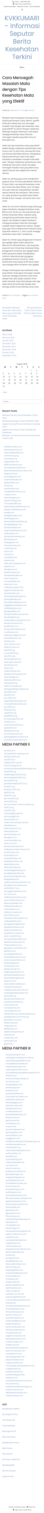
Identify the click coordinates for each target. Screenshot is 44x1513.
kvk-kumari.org (12, 1383)
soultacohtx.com (11, 1037)
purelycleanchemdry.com (14, 536)
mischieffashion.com (12, 638)
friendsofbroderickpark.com (16, 918)
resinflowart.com (13, 1123)
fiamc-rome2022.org (12, 936)
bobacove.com (10, 981)
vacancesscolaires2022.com (15, 739)
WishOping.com (10, 539)
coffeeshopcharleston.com (15, 897)
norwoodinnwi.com (14, 1332)
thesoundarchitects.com (16, 1264)
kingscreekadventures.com (15, 530)
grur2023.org (9, 707)
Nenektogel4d (8, 1465)
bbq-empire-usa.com (12, 1019)
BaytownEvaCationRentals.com (17, 506)
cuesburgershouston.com (16, 1069)
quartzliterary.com (11, 915)
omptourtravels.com (14, 1362)
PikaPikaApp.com (11, 518)
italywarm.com (12, 1377)
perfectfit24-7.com (11, 888)
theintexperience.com (13, 449)
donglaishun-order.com (14, 933)
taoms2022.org (10, 801)
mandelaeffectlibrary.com (14, 491)
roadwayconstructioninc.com (16, 990)
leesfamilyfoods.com (12, 659)
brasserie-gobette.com (13, 1002)
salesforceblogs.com (12, 500)
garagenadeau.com (12, 611)
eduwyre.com (9, 641)
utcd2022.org (9, 786)
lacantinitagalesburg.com (14, 870)
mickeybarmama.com (13, 987)
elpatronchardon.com (13, 930)
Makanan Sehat (22, 6)
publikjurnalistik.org (14, 1371)
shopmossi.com (12, 1237)
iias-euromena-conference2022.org (19, 804)
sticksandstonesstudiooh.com (18, 1231)
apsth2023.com (10, 728)
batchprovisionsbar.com (14, 999)
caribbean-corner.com (15, 1294)
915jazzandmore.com (13, 945)
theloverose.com (13, 1117)
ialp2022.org (9, 792)
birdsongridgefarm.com (16, 1321)
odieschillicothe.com (12, 867)
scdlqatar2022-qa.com (13, 762)
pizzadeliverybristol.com (14, 873)
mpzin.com (8, 551)
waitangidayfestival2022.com (16, 737)
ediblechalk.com (10, 1028)
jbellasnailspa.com (11, 963)
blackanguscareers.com (15, 1338)
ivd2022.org (9, 807)
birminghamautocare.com (15, 957)
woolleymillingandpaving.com (18, 1219)
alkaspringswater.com (13, 903)
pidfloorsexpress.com (13, 464)
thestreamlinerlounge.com (17, 1347)
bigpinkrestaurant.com (13, 590)
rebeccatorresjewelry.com (15, 563)
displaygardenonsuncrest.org (16, 1016)
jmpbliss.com (9, 566)
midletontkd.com (13, 1282)
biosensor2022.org (12, 789)
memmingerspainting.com (15, 596)
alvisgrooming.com (12, 969)
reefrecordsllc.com (13, 1153)
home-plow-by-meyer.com (17, 1096)
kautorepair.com (11, 855)
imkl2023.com (9, 722)
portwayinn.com (12, 1258)
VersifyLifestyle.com (12, 527)
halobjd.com (9, 512)
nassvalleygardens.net (15, 1356)
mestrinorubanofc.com (15, 1350)
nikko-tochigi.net (13, 1291)
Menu (22, 67)
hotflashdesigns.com (12, 608)
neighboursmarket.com (15, 1335)
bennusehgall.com (11, 816)
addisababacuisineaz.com (16, 1392)
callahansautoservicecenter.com (17, 882)
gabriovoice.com (12, 1120)
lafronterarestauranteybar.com (19, 1198)
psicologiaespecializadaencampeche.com (23, 1072)
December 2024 (8, 346)
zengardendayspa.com (15, 1177)
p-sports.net (11, 1126)
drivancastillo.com (13, 1276)
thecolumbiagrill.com (13, 765)
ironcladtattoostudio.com (16, 1183)
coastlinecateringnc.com (16, 1066)
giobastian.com (12, 1210)
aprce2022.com (10, 692)
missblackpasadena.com (16, 1144)
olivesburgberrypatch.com (17, 1204)
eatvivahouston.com (14, 1105)
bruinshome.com (13, 1186)
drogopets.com (10, 1025)
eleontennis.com (11, 665)
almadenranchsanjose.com (15, 674)
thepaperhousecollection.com (18, 1249)
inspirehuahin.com (12, 593)
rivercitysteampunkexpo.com (18, 1300)
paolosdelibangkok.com (14, 978)
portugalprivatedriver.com (15, 891)
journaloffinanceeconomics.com (19, 1380)
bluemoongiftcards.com (16, 1297)
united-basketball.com (15, 1162)
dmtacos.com (11, 1075)
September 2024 (9, 355)
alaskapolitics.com (11, 482)
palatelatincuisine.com (15, 1099)
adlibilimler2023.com (12, 680)
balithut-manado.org (13, 686)
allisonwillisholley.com (15, 1252)
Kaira (23, 1507)
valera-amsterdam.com (15, 1326)
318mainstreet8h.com (13, 906)
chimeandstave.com (14, 1111)
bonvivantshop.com (12, 545)
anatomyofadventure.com (16, 1273)
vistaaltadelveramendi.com (17, 1063)
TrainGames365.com (12, 503)
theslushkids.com (13, 1207)
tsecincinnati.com (11, 819)
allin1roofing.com (13, 1267)
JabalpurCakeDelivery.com (15, 509)
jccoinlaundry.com (11, 852)
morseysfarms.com (12, 1008)
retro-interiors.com (12, 644)
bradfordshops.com (12, 671)
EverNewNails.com (12, 617)
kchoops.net (11, 1303)
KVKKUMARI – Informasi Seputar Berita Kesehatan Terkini (22, 37)
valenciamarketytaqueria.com (18, 1150)
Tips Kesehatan (34, 6)
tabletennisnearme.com (14, 1031)
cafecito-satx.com (13, 1168)
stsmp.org (8, 485)
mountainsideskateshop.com (18, 1306)
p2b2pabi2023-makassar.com (16, 753)
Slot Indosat (7, 1453)
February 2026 (8, 337)
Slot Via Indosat (9, 1470)
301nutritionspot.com (15, 1312)
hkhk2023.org (10, 710)
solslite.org (10, 1255)
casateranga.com (13, 1228)
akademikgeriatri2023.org (15, 774)
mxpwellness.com (13, 1243)
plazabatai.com (10, 825)
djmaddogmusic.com (14, 1261)
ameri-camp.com (11, 578)
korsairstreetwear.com (15, 1129)
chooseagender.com (12, 476)
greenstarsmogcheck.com (15, 876)
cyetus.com (8, 668)
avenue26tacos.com (14, 1135)
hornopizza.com (12, 1081)
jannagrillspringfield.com (14, 924)
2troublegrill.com (13, 1225)
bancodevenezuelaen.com (15, 467)
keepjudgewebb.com (14, 1270)
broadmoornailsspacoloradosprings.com (23, 1141)
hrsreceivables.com (12, 581)
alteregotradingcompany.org (16, 689)
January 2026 (7, 340)
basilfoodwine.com (13, 1288)
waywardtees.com (11, 461)
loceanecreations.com (15, 1318)
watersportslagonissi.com (15, 635)
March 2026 (7, 334)
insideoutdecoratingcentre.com (17, 620)
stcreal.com (8, 554)
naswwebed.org (10, 683)
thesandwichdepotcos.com (15, 602)
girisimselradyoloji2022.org (15, 783)
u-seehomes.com (11, 632)
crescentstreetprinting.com (17, 1078)
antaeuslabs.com (11, 533)
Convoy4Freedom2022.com (15, 704)
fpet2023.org (9, 650)
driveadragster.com (14, 1084)
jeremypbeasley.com (12, 599)
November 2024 (9, 349)
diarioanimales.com (12, 834)
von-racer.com (10, 894)
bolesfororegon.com (14, 1341)
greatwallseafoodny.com (16, 1114)
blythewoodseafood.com (14, 975)
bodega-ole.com (12, 1344)
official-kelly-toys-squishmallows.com (19, 1014)
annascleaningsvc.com (15, 1189)
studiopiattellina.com (13, 921)
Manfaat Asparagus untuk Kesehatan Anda (20, 421)
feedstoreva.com (11, 1022)
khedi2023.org (10, 771)
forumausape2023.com (13, 719)
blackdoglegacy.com (14, 1102)
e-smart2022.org (11, 653)
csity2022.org (9, 810)
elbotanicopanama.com (14, 846)
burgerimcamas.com (14, 1395)
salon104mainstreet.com (14, 900)
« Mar (4, 392)
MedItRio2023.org (11, 731)
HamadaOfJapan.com (13, 524)
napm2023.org (10, 713)
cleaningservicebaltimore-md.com (20, 1057)
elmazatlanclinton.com (13, 861)
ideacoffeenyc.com (11, 864)
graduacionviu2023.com (16, 1171)
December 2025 (8, 343)
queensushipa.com (12, 572)
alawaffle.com (11, 1156)
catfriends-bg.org (11, 455)
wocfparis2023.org (12, 756)
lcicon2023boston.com (13, 734)
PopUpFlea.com (10, 557)
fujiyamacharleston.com (14, 927)
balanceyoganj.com (12, 497)
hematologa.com (13, 1087)
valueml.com (9, 560)
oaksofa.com (9, 1034)
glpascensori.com (13, 1213)
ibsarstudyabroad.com (13, 813)
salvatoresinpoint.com (13, 623)
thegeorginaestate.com (14, 972)
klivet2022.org (10, 795)
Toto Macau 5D (8, 1420)
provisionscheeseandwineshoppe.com (20, 768)
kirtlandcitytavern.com (15, 1309)
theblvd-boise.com (11, 647)
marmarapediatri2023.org (15, 777)
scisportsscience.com (14, 1389)
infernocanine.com (13, 1246)
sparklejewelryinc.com (15, 1180)
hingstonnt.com (10, 473)
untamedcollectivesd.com (16, 1240)
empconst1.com (10, 584)
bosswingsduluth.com (13, 954)
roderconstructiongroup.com (16, 822)
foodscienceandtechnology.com (19, 1386)
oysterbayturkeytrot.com (16, 1195)
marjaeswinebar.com (12, 858)
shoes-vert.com (10, 843)
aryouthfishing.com (14, 1159)
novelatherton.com (14, 1353)
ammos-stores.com (14, 1315)
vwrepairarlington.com (15, 1054)
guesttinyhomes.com (14, 1093)
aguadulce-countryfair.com (15, 948)
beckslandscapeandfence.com (18, 1060)
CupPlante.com (10, 548)
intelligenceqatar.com (13, 515)
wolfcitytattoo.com (13, 1192)
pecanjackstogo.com (14, 1174)
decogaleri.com (10, 837)
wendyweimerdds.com (13, 575)
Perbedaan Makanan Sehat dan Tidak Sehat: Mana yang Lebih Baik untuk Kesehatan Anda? (12, 313)
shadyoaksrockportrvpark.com (17, 849)
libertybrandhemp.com (15, 1329)
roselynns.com (10, 494)
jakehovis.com (10, 951)
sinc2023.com (9, 759)
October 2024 (8, 352)
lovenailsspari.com (12, 909)
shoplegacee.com (11, 542)
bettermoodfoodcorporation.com (18, 470)
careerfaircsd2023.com (13, 725)
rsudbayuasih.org (13, 1368)
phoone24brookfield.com (14, 984)
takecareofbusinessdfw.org (15, 521)
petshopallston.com (14, 1132)
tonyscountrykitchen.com (14, 960)
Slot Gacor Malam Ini (11, 1459)
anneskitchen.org (13, 1147)
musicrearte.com (11, 1005)
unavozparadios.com (12, 840)
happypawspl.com (11, 879)
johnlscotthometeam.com (14, 629)
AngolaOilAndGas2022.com (15, 701)
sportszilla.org (10, 996)
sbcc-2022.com (10, 698)
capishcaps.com (10, 1040)
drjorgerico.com (10, 569)
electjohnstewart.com (15, 1359)
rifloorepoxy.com (13, 1216)
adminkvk (30, 110)
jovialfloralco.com (11, 626)
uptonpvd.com (12, 1222)
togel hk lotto (8, 1476)
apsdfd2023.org (10, 716)
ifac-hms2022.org (11, 798)
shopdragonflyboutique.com (16, 993)
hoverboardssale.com (13, 479)
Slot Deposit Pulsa (10, 1414)
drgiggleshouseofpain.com (15, 605)
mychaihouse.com (11, 966)
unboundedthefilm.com (13, 452)
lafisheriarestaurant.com (14, 942)
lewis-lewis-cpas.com (12, 662)
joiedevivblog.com (13, 1324)
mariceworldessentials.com (15, 939)
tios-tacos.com (12, 1165)
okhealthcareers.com (13, 446)
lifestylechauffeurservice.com (16, 614)
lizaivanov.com (12, 1090)
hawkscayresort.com (12, 828)
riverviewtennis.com (12, 1011)
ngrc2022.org (9, 656)
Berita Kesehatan (10, 6)
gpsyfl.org (8, 1043)
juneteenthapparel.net (15, 1374)
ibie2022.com (9, 695)
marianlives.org (10, 458)
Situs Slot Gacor (9, 1437)
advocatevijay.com (11, 677)
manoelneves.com (11, 488)
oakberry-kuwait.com (13, 912)
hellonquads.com (11, 831)
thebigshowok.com (14, 1108)
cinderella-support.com (13, 587)
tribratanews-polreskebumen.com (20, 1365)
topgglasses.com (13, 1138)
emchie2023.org (10, 780)
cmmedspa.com (12, 1279)
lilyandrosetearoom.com (16, 1201)
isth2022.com (9, 750)
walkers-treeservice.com (16, 1234)
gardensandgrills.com (15, 1285)
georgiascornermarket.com (15, 885)
